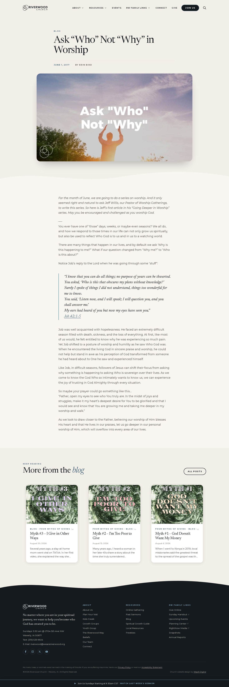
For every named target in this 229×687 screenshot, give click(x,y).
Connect (161, 8)
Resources (96, 8)
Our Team (88, 642)
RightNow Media (180, 628)
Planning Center (180, 623)
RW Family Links (136, 8)
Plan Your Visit (90, 614)
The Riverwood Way (93, 632)
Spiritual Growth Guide (138, 623)
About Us (88, 610)
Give (174, 8)
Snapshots (174, 632)
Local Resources (134, 628)
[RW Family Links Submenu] (149, 8)
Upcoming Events (178, 619)
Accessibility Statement (151, 667)
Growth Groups (91, 623)
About (76, 8)
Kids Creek (88, 619)
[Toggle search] (204, 7)
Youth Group (89, 628)
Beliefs (86, 637)
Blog (128, 619)
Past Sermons (133, 614)
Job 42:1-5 (72, 316)
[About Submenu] (82, 8)
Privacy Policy (124, 667)
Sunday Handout (180, 614)
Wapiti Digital (200, 672)
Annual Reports (177, 637)
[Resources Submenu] (105, 8)
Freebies (130, 632)
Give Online (175, 610)
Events (117, 8)
